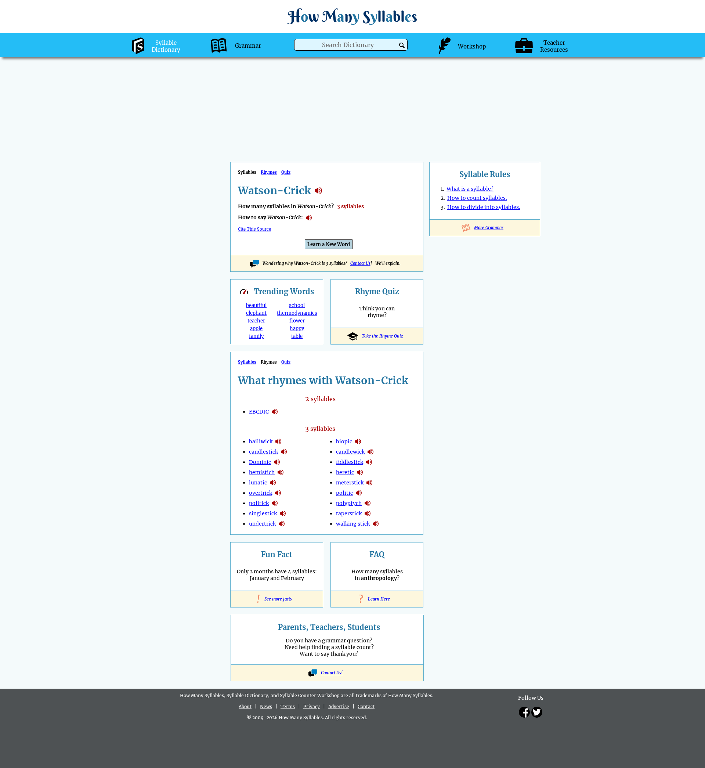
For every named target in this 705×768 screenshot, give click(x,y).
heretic (345, 472)
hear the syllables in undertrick (282, 524)
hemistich (262, 472)
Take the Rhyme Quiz (382, 336)
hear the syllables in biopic (358, 441)
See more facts (276, 599)
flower (297, 321)
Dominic (260, 462)
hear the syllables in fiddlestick (369, 462)
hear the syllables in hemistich (280, 472)
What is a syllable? (470, 188)
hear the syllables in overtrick (278, 493)
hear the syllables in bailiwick (278, 441)
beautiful (256, 305)
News (266, 706)
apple (256, 328)
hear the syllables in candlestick (284, 452)
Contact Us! (332, 672)
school (297, 305)
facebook (524, 712)
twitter (536, 712)
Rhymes (269, 172)
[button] (402, 45)
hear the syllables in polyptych (367, 503)
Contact (366, 706)
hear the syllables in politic (359, 493)
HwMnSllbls (352, 16)
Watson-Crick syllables (318, 190)
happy (297, 328)
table (297, 336)
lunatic (258, 482)
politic (344, 493)
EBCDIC (259, 411)
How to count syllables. (477, 198)
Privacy (311, 706)
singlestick (263, 513)
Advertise (338, 706)
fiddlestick (349, 462)
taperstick (349, 513)
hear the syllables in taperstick (367, 513)
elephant (256, 313)
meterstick (350, 482)
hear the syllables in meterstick (369, 482)
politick (259, 503)
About (245, 706)
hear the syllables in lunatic (273, 482)
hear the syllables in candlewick (370, 452)
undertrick (262, 523)
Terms (288, 706)
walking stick (353, 523)
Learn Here (377, 599)
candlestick (263, 451)
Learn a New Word (328, 244)
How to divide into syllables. (483, 207)
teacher (256, 321)
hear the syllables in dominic (277, 462)
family (256, 336)
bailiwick (260, 441)
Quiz (285, 172)
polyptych (349, 503)
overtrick (260, 493)
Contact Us (360, 263)
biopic (344, 441)
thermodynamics (297, 313)
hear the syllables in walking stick (376, 524)
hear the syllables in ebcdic (275, 412)
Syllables (247, 362)
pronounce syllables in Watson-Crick (309, 218)
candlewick (350, 451)
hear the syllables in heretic (360, 472)
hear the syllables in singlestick (283, 513)
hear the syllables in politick (275, 503)
